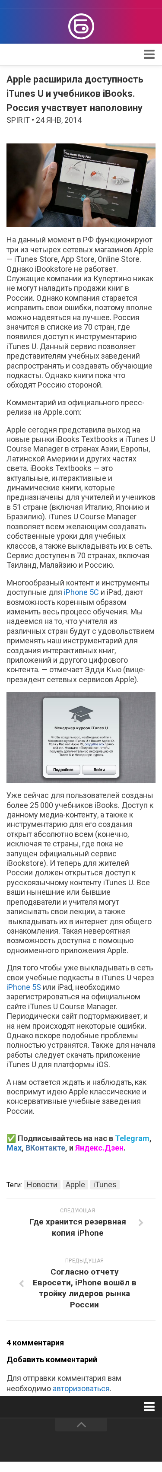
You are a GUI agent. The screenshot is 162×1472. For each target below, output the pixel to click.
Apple (75, 1184)
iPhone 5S (24, 987)
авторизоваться (81, 1388)
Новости (42, 1184)
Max (14, 1147)
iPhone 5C (82, 592)
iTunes (105, 1184)
